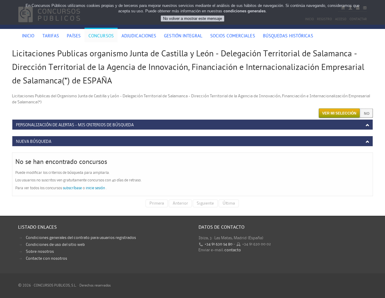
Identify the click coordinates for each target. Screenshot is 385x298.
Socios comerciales (232, 36)
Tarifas (50, 36)
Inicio (28, 36)
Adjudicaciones (139, 36)
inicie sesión (95, 188)
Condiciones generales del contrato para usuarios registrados (81, 238)
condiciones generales (244, 11)
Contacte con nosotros (46, 258)
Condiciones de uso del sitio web (55, 244)
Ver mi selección (339, 113)
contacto (232, 250)
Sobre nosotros (40, 251)
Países (74, 36)
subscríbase (72, 188)
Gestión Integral (183, 36)
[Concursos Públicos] (49, 25)
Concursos (101, 36)
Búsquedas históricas (288, 36)
